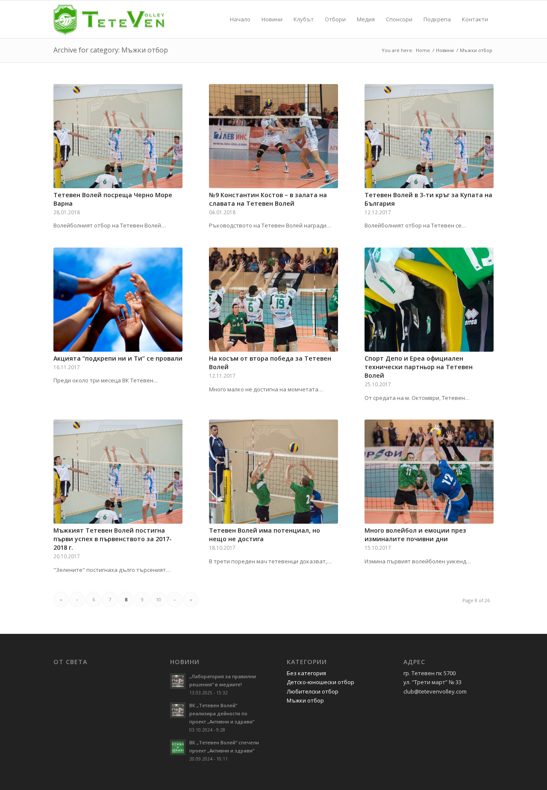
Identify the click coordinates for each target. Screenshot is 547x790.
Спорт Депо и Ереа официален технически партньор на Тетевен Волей (419, 366)
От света (70, 662)
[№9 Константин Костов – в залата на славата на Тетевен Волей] (273, 136)
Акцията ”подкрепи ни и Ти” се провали (117, 358)
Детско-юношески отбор (320, 682)
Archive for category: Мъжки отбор (110, 50)
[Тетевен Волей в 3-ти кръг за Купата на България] (429, 136)
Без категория (306, 673)
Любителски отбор (312, 691)
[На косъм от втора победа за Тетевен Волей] (273, 300)
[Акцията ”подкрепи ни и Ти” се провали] (117, 300)
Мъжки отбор (305, 700)
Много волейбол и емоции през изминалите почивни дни (415, 534)
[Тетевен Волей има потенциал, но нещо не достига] (273, 472)
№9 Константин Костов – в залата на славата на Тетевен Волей (268, 199)
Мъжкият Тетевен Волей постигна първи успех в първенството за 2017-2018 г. (112, 538)
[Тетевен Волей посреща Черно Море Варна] (117, 136)
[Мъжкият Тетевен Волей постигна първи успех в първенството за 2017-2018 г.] (117, 472)
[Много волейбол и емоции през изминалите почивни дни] (429, 472)
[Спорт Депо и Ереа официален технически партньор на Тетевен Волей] (429, 300)
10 (158, 599)
